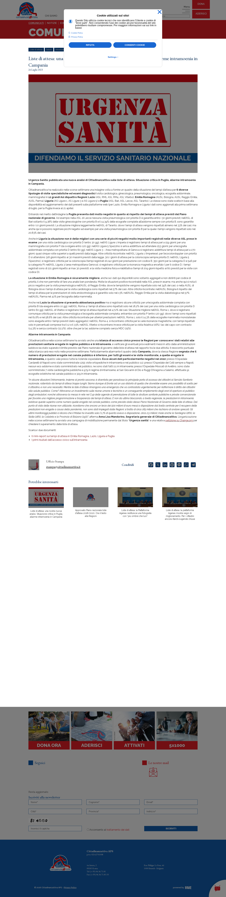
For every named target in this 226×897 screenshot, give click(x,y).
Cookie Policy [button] (77, 33)
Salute (49, 50)
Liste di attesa (36, 50)
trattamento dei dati (118, 829)
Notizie (52, 23)
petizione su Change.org (179, 420)
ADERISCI (201, 13)
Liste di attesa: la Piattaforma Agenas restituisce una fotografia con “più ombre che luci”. (135, 513)
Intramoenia (61, 50)
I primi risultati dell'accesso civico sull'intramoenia (59, 439)
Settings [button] (113, 57)
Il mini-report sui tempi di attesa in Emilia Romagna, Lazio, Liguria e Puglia (73, 436)
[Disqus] (113, 576)
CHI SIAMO (51, 15)
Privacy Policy (70, 888)
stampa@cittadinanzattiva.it (63, 467)
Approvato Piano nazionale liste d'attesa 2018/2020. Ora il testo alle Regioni (90, 513)
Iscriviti (171, 828)
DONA (201, 3)
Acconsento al (109, 829)
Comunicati (36, 23)
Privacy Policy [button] (77, 37)
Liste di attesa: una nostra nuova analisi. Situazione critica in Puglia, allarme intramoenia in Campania (46, 514)
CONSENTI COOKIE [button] (135, 45)
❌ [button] (159, 12)
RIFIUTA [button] (90, 45)
